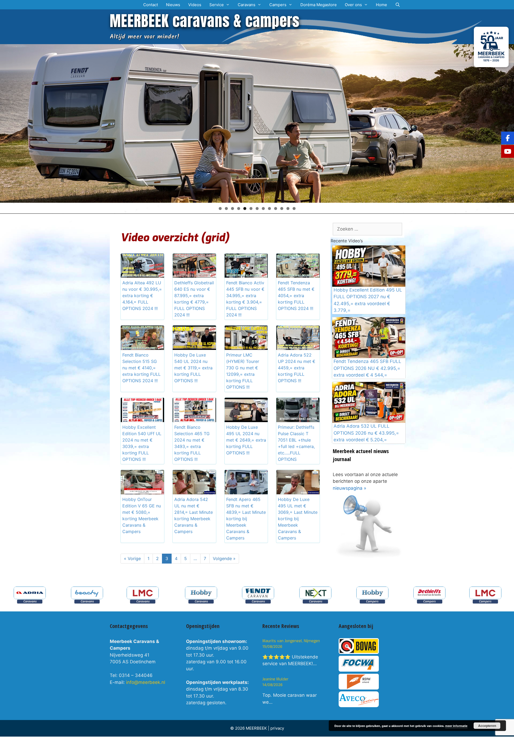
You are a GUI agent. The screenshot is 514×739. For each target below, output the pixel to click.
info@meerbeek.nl (145, 682)
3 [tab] (232, 208)
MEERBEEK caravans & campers (205, 21)
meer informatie (456, 726)
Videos (194, 4)
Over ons (353, 4)
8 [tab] (263, 208)
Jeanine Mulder (275, 679)
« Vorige (132, 558)
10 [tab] (275, 208)
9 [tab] (269, 208)
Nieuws (173, 4)
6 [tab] (251, 208)
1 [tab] (220, 208)
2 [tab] (226, 208)
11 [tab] (281, 208)
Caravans (246, 4)
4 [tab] (238, 208)
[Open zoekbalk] (397, 4)
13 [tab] (294, 208)
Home (381, 4)
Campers (277, 4)
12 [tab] (287, 208)
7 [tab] (257, 208)
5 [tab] (244, 208)
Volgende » (224, 558)
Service (216, 4)
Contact (150, 4)
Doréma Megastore (318, 4)
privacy (277, 728)
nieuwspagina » (349, 488)
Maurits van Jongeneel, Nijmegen (291, 641)
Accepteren (487, 725)
